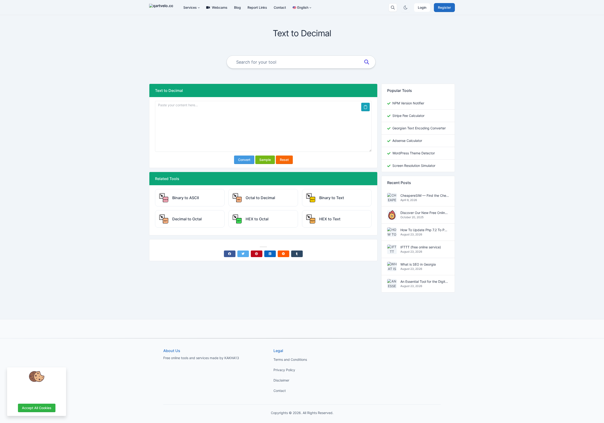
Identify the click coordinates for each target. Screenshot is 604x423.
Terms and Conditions (290, 359)
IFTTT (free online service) (420, 247)
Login (422, 7)
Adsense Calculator (407, 141)
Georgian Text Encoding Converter (419, 128)
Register (444, 7)
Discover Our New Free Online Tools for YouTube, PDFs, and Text (424, 213)
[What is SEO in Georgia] (392, 269)
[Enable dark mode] (405, 7)
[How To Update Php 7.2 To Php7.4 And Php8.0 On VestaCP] (392, 234)
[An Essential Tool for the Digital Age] (392, 286)
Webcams (219, 7)
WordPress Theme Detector (413, 153)
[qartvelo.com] (163, 7)
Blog (237, 7)
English (302, 7)
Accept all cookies (36, 408)
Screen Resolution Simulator (413, 166)
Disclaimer (281, 380)
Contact (280, 7)
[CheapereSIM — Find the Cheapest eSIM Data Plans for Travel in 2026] (392, 200)
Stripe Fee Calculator (408, 116)
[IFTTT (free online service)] (392, 252)
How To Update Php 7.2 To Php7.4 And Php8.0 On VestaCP (424, 230)
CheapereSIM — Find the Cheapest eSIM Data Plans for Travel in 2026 (424, 196)
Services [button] (190, 7)
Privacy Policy (284, 370)
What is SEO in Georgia (418, 265)
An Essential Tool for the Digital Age (424, 282)
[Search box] (393, 7)
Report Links (257, 7)
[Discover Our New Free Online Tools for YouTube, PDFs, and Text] (392, 217)
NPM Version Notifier (408, 103)
